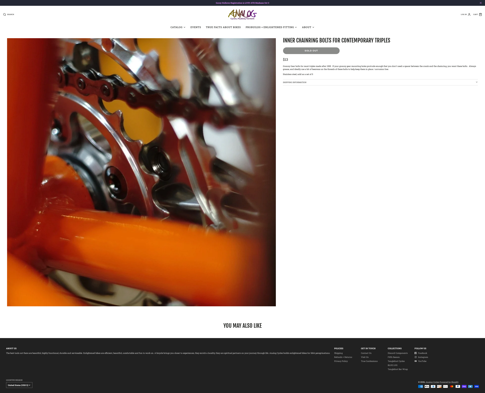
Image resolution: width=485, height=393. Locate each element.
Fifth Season (394, 357)
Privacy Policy (341, 361)
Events (195, 27)
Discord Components (398, 353)
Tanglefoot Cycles (396, 361)
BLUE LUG (392, 365)
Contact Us (366, 353)
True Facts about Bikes (223, 27)
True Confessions (369, 361)
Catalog (177, 27)
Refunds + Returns (343, 357)
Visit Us (365, 357)
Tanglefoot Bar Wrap (398, 369)
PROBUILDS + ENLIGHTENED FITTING (270, 27)
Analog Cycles (432, 382)
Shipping (338, 353)
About (306, 27)
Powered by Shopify (449, 382)
